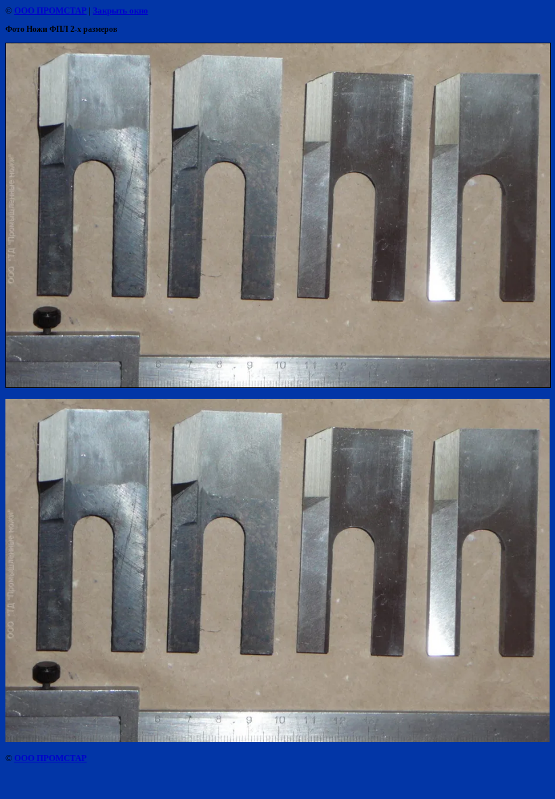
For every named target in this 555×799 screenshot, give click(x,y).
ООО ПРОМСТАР (50, 10)
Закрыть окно (120, 10)
